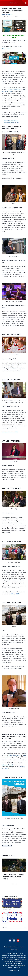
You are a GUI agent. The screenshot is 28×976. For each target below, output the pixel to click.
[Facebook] (10, 940)
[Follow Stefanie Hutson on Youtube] (8, 846)
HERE (12, 594)
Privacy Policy (14, 950)
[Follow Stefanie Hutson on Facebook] (3, 846)
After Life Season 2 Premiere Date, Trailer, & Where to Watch (13, 877)
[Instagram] (14, 940)
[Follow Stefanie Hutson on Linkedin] (11, 846)
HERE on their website (14, 89)
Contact (22, 947)
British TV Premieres (7, 14)
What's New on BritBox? (11, 121)
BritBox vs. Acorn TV (7, 765)
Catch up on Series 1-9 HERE (10, 432)
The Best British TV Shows (11, 947)
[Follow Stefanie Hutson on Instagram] (5, 846)
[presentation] (14, 865)
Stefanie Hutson (6, 16)
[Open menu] (25, 2)
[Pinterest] (18, 940)
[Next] (24, 870)
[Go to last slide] (4, 870)
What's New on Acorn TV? (11, 122)
